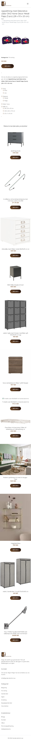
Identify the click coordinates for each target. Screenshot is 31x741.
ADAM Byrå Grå (15, 151)
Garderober (4, 694)
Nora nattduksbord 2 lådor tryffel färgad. (15, 383)
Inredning (4, 700)
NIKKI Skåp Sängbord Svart (15, 285)
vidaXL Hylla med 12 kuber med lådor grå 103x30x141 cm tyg (15, 334)
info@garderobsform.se (8, 678)
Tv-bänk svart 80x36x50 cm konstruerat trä (15, 402)
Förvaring (11, 57)
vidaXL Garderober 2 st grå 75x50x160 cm (15, 591)
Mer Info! (7, 66)
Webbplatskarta (5, 729)
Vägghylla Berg (15, 543)
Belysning (4, 687)
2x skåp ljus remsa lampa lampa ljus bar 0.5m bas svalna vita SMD (15, 200)
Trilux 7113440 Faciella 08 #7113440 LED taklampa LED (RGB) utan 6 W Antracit (15, 632)
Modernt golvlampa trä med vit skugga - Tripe (15, 478)
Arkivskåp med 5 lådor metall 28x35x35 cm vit (15, 249)
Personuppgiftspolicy (7, 726)
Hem (2, 19)
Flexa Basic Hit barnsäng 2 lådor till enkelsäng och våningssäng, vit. (15, 428)
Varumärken (4, 706)
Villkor (3, 723)
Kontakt (3, 720)
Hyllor (3, 697)
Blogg (3, 717)
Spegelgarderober (6, 703)
